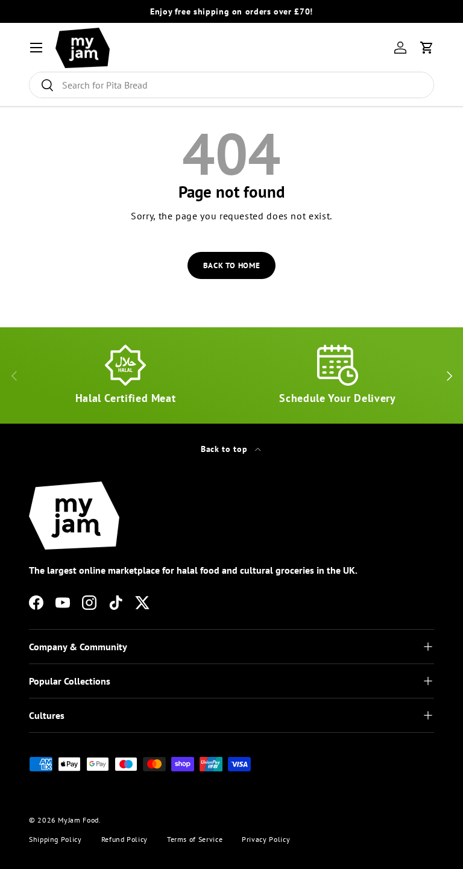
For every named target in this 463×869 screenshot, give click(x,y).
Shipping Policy (55, 839)
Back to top (225, 449)
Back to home (231, 265)
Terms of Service (194, 839)
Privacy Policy (266, 839)
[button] (427, 47)
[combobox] (231, 85)
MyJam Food (78, 819)
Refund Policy (124, 839)
